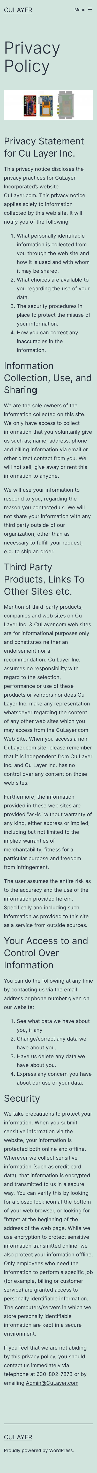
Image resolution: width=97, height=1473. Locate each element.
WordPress (61, 1450)
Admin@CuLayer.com (52, 1383)
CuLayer (18, 10)
